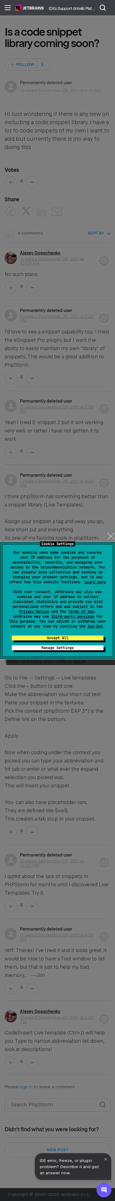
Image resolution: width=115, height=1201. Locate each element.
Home (29, 8)
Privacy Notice (34, 611)
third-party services (72, 616)
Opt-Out (95, 626)
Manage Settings (57, 647)
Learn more (95, 582)
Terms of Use (81, 611)
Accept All (57, 638)
